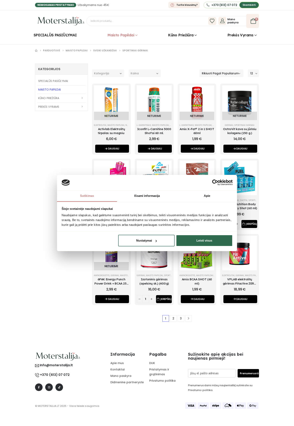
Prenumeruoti (249, 373)
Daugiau (113, 148)
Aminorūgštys (102, 275)
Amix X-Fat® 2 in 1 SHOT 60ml (197, 131)
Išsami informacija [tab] (147, 195)
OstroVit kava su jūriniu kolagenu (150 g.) (239, 131)
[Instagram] (49, 387)
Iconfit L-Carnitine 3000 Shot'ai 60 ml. (154, 131)
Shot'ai (243, 200)
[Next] (188, 318)
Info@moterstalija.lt (56, 365)
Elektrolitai (100, 125)
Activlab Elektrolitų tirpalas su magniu (111, 131)
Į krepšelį (251, 224)
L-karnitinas (144, 125)
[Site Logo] (61, 21)
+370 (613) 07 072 (55, 374)
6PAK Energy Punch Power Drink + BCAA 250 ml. (111, 283)
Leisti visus (204, 240)
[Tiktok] (59, 387)
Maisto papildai (120, 35)
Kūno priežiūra (180, 35)
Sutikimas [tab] (87, 195)
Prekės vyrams (240, 35)
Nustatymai (144, 240)
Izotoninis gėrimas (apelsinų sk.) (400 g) (154, 281)
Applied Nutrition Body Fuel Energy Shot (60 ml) (239, 206)
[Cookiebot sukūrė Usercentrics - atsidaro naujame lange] (215, 182)
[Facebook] (39, 387)
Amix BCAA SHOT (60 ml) (197, 281)
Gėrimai (229, 125)
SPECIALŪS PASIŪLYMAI (55, 35)
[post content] (111, 102)
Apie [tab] (207, 195)
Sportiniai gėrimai (244, 125)
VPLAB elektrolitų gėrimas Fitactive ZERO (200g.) (240, 283)
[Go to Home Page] (36, 50)
